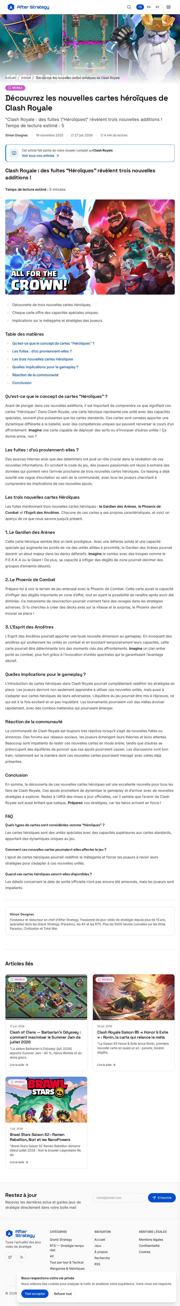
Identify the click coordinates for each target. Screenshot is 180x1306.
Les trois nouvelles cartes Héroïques (42, 359)
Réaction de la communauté (35, 375)
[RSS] (21, 1257)
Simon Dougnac (16, 135)
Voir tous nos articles (38, 155)
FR (140, 7)
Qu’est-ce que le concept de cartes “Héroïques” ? (53, 343)
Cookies (144, 1252)
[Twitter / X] (10, 1257)
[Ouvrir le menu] (168, 7)
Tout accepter (35, 1293)
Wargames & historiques (67, 1268)
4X (52, 1256)
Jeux (97, 1245)
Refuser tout (63, 1293)
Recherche (102, 1258)
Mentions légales (151, 1239)
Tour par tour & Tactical (66, 1262)
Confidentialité (149, 1245)
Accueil (10, 78)
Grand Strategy (61, 1239)
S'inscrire (164, 1197)
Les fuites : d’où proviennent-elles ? (42, 351)
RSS (97, 1264)
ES (157, 7)
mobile (26, 78)
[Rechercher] (129, 7)
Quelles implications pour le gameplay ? (45, 367)
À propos (101, 1252)
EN (149, 7)
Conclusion (22, 383)
